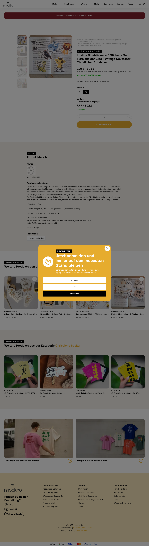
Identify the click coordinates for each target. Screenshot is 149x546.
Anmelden (74, 293)
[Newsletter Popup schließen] (107, 248)
